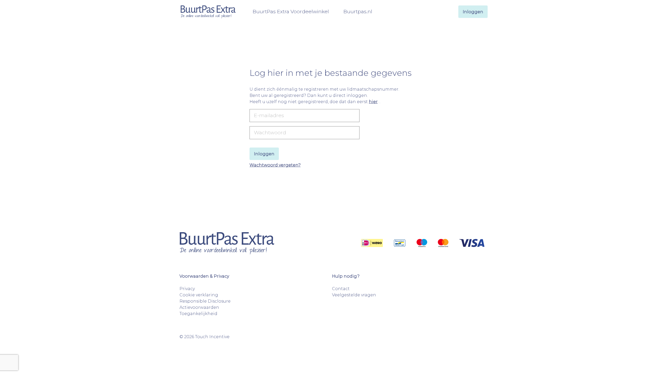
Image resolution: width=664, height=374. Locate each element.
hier (373, 101)
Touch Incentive (212, 336)
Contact (341, 288)
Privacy (187, 288)
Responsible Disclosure (205, 301)
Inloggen (473, 11)
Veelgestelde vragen (354, 294)
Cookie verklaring (198, 294)
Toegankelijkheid (198, 313)
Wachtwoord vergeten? (275, 165)
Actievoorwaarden (199, 307)
